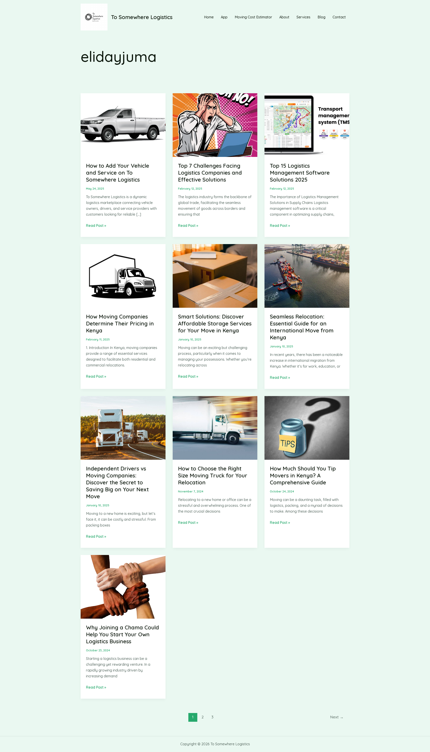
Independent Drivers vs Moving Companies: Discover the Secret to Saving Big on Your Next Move (117, 482)
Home (209, 17)
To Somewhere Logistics (141, 17)
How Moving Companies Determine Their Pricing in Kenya (120, 323)
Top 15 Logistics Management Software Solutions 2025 (300, 172)
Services (303, 17)
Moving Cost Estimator (253, 17)
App (224, 17)
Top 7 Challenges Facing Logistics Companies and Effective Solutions (210, 172)
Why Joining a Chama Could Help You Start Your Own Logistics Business (122, 634)
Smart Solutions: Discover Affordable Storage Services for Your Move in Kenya (215, 323)
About (284, 17)
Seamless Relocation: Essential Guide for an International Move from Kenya (301, 327)
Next (337, 717)
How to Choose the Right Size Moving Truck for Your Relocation (212, 475)
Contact (339, 17)
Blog (321, 17)
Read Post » (96, 226)
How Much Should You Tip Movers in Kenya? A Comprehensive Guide (303, 475)
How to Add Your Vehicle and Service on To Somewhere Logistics (117, 172)
